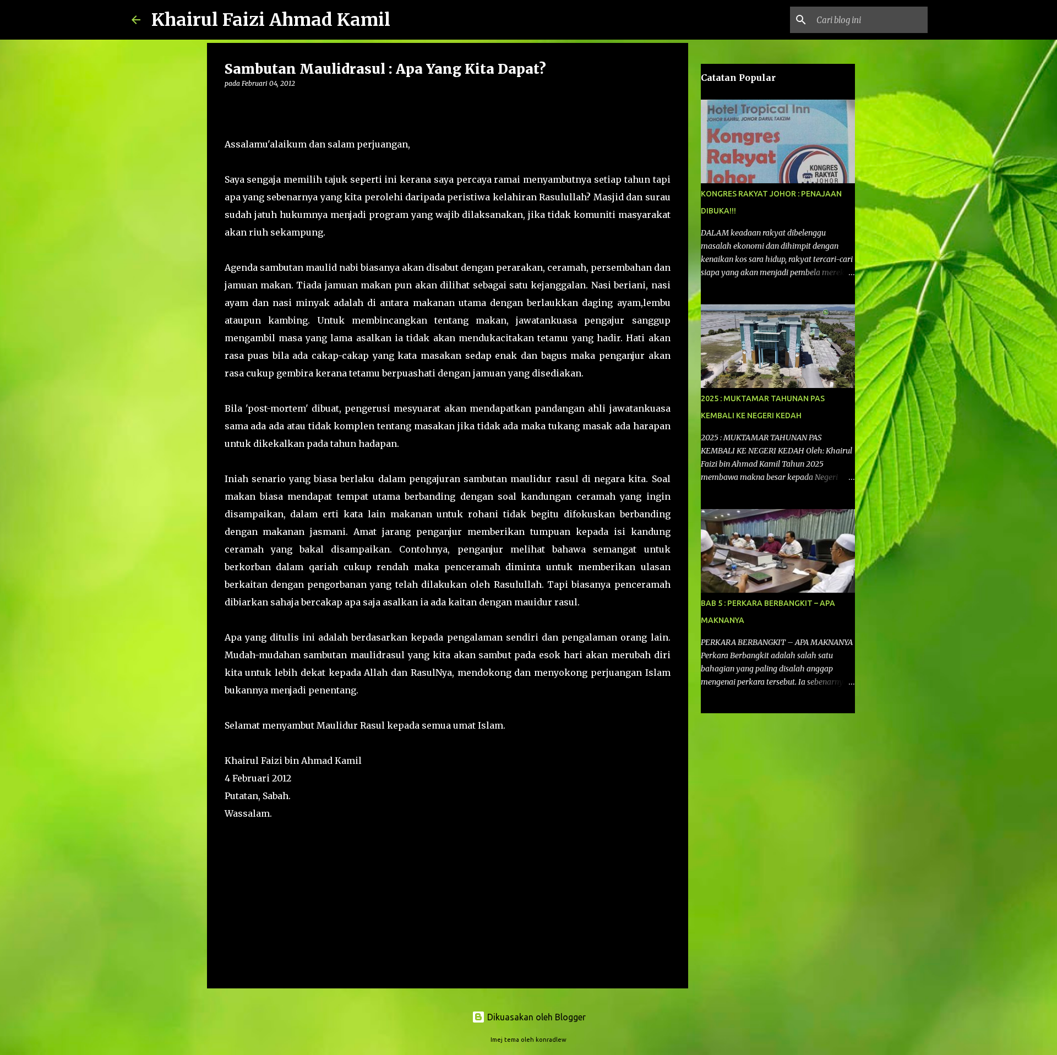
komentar (247, 845)
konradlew (551, 1039)
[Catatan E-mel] (231, 833)
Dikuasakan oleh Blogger (535, 1017)
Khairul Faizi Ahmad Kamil (270, 20)
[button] (231, 106)
